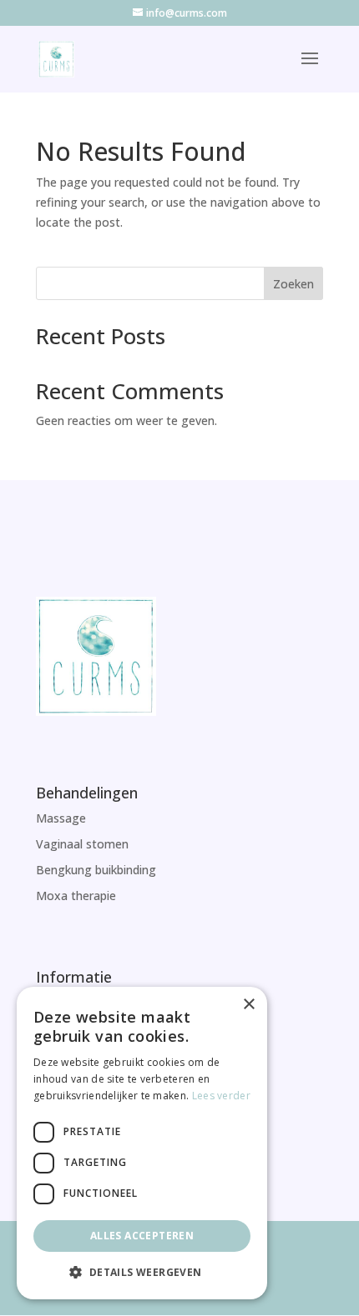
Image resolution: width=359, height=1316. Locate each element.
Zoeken (293, 284)
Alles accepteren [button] (142, 1235)
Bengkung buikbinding (96, 870)
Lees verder (221, 1095)
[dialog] (142, 1143)
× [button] (248, 1004)
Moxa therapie (76, 895)
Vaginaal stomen (82, 844)
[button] (141, 1273)
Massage (61, 818)
